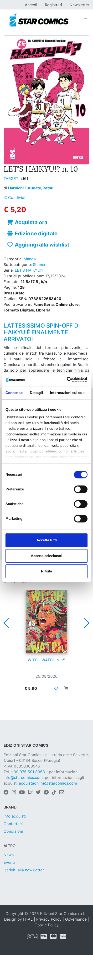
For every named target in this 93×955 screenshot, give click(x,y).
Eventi (9, 862)
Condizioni (13, 831)
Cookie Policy (47, 925)
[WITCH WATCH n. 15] (46, 621)
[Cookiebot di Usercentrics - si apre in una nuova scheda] (67, 380)
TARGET (12, 178)
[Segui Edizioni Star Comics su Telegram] (46, 792)
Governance (76, 919)
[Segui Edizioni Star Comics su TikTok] (54, 792)
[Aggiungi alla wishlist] (56, 688)
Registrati (53, 4)
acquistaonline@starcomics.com (48, 783)
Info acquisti (15, 816)
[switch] (81, 489)
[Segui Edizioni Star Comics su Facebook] (6, 792)
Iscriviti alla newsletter (24, 870)
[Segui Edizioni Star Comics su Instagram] (14, 792)
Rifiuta (46, 571)
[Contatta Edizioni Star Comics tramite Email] (61, 792)
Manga (30, 258)
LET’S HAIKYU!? (29, 270)
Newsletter (79, 4)
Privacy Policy (49, 919)
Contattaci (13, 823)
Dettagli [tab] (36, 393)
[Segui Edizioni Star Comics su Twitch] (30, 792)
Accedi (31, 4)
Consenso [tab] (14, 393)
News (9, 854)
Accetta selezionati (46, 556)
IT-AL (28, 919)
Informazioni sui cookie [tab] (69, 393)
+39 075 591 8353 (28, 771)
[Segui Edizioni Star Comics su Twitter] (38, 792)
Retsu (47, 188)
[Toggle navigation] (85, 20)
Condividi (16, 197)
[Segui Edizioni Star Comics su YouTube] (22, 792)
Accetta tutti (46, 540)
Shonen (39, 264)
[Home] (39, 20)
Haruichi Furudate (25, 188)
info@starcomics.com (23, 777)
